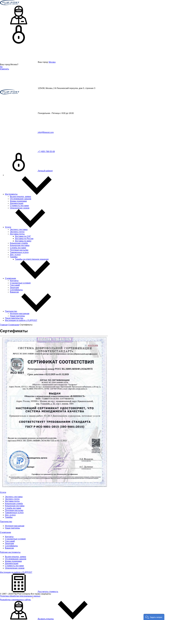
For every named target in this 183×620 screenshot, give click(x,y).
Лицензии (14, 287)
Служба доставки (18, 248)
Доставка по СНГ (23, 236)
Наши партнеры (17, 316)
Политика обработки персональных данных (20, 596)
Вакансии (14, 292)
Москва (52, 62)
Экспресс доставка (19, 229)
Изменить (4, 69)
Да (1, 67)
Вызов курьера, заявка (20, 196)
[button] (154, 617)
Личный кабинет (45, 171)
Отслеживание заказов (20, 199)
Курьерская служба (19, 243)
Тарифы (14, 257)
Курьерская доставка (19, 245)
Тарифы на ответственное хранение (32, 259)
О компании (10, 278)
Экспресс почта (17, 232)
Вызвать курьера (45, 619)
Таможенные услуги (19, 252)
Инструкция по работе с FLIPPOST (21, 320)
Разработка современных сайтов (15, 600)
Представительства (14, 318)
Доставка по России (24, 239)
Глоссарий (15, 285)
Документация (16, 203)
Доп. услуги (15, 255)
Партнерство (11, 311)
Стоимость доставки (19, 206)
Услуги (8, 227)
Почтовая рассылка (19, 250)
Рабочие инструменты (10, 552)
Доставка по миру (23, 241)
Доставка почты (17, 234)
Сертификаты (16, 290)
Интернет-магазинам (19, 313)
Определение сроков (19, 208)
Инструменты (11, 194)
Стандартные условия (20, 283)
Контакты (14, 281)
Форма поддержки (18, 201)
